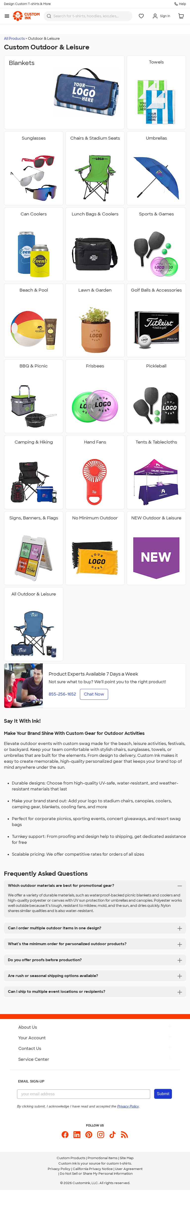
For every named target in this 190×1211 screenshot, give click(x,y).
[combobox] (88, 16)
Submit (163, 1094)
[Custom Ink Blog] (124, 1134)
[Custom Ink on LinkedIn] (76, 1134)
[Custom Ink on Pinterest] (88, 1134)
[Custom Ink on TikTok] (112, 1134)
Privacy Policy (59, 1169)
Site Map (127, 1158)
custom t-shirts (119, 1163)
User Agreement (128, 1169)
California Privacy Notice (93, 1169)
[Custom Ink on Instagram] (100, 1134)
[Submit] (49, 16)
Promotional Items (103, 1158)
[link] (26, 16)
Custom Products (71, 1158)
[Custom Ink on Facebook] (65, 1134)
